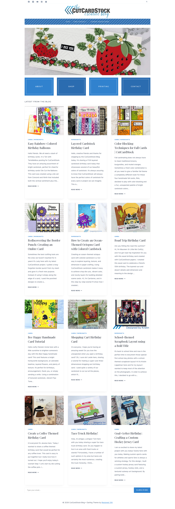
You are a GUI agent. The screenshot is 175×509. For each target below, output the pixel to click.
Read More (33, 186)
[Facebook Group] (46, 1)
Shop (68, 21)
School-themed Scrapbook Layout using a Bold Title (130, 341)
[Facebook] (28, 1)
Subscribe (142, 490)
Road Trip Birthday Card (130, 240)
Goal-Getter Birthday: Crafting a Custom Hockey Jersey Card (128, 437)
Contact (136, 86)
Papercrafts (38, 139)
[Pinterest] (41, 1)
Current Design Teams (100, 21)
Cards (30, 139)
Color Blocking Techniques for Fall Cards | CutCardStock (131, 148)
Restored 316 (107, 503)
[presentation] (44, 120)
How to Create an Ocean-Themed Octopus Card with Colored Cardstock (87, 244)
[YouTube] (37, 1)
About (39, 86)
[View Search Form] (147, 2)
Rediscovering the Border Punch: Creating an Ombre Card (44, 244)
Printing (103, 86)
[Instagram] (33, 1)
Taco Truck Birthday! (84, 433)
